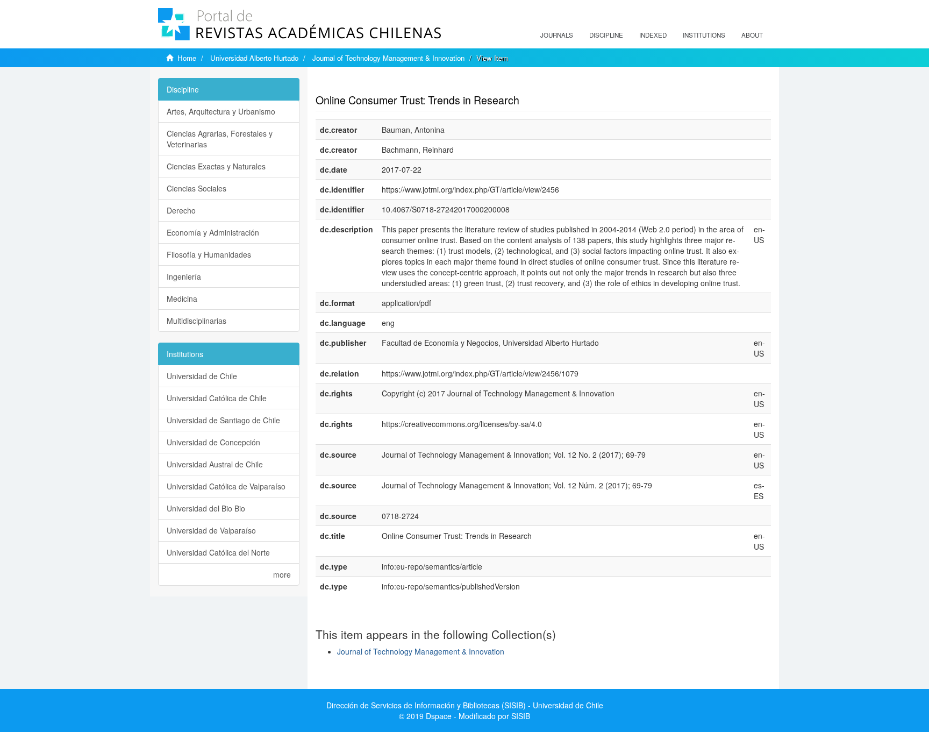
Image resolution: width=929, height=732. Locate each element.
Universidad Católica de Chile (217, 398)
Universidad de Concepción (213, 442)
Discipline (606, 35)
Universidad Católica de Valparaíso (226, 486)
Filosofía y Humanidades (209, 254)
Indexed (653, 35)
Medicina (182, 298)
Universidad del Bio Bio (206, 508)
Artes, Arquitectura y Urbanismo (221, 111)
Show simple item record (357, 83)
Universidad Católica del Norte (218, 552)
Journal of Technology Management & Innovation (388, 58)
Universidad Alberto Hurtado (254, 58)
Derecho (181, 210)
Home (186, 58)
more (282, 574)
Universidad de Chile (202, 376)
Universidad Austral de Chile (215, 464)
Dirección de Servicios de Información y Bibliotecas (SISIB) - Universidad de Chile (464, 705)
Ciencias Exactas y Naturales (216, 166)
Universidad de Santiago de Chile (223, 420)
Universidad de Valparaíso (211, 530)
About (752, 35)
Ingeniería (184, 276)
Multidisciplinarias (196, 320)
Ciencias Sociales (196, 188)
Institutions (704, 35)
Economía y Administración (213, 232)
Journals (556, 35)
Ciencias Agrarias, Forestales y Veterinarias (220, 139)
